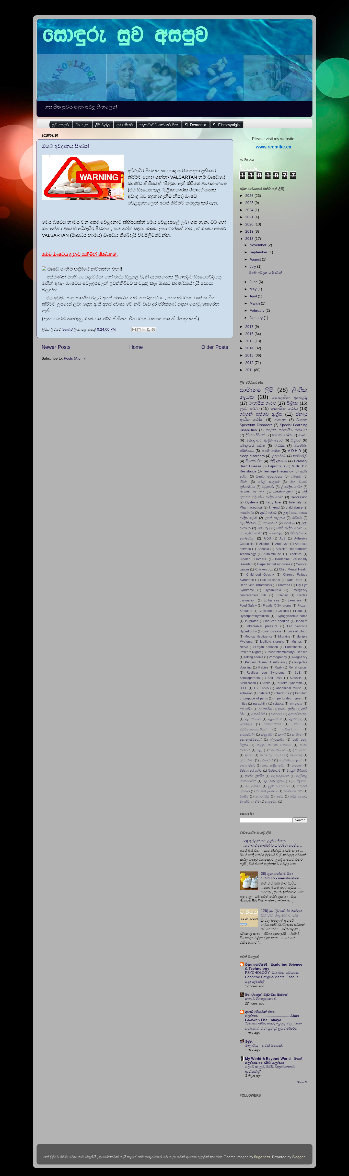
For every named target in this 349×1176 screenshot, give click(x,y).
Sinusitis (295, 677)
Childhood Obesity (260, 574)
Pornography (278, 657)
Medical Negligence (259, 636)
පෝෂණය (270, 523)
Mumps (297, 641)
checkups (282, 693)
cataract (264, 693)
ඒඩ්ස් (296, 724)
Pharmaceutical (251, 507)
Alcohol (264, 543)
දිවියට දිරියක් (255, 435)
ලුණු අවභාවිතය (279, 786)
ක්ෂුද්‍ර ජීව (266, 734)
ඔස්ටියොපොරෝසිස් (253, 729)
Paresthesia (293, 647)
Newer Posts (56, 347)
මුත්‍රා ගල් (264, 528)
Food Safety (248, 605)
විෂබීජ (244, 796)
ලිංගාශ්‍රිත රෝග (291, 487)
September (259, 252)
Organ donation (266, 647)
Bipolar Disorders (253, 559)
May (254, 289)
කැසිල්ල (297, 734)
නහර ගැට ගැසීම (271, 755)
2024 (249, 210)
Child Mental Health (293, 569)
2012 (249, 363)
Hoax (299, 610)
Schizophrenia (250, 677)
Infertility (295, 502)
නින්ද (243, 482)
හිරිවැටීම (296, 533)
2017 (249, 327)
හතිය (279, 796)
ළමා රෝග (250, 408)
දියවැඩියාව (300, 750)
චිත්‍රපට (296, 440)
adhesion (246, 693)
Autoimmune (272, 554)
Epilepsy (282, 595)
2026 (249, 195)
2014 (249, 348)
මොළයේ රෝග (252, 446)
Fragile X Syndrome (277, 605)
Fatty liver (273, 502)
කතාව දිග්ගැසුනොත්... (262, 999)
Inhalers (301, 621)
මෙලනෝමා (253, 786)
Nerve (244, 647)
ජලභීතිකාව (248, 523)
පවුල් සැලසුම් (269, 482)
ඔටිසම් (297, 518)
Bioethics (295, 554)
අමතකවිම (265, 708)
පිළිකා (292, 403)
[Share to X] (143, 329)
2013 (249, 355)
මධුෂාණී (268, 487)
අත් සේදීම (246, 708)
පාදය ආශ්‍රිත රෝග (274, 765)
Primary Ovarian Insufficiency (266, 662)
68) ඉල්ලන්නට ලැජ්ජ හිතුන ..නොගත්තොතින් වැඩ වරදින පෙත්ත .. (272, 843)
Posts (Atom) (74, 358)
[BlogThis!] (138, 329)
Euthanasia (272, 600)
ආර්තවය (276, 714)
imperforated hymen (288, 698)
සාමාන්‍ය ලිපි (256, 389)
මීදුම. (249, 1041)
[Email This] (133, 329)
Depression (299, 497)
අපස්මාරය (247, 513)
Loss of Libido (297, 631)
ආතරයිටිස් (258, 714)
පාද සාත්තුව (247, 765)
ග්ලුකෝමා (277, 739)
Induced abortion (277, 621)
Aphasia (263, 549)
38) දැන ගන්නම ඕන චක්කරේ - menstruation (280, 875)
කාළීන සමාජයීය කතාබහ (286, 430)
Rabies (263, 667)
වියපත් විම (254, 461)
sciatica (278, 703)
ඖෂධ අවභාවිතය (269, 476)
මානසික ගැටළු (262, 403)
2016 (249, 334)
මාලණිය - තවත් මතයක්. (264, 1046)
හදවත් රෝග (282, 435)
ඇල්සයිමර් (275, 719)
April (254, 296)
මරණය (289, 523)
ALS (282, 538)
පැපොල (297, 765)
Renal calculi (298, 667)
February (257, 310)
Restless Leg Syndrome (265, 672)
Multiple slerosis (272, 641)
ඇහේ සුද (295, 719)
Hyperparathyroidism (254, 616)
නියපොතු (296, 755)
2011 (249, 370)
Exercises (294, 600)
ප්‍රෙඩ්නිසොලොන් (291, 760)
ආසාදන (280, 420)
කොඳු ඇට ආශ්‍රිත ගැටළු (264, 440)
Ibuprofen (251, 621)
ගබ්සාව (296, 476)
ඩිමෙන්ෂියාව (277, 750)
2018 (249, 238)
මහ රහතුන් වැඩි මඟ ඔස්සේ (266, 994)
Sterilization (248, 683)
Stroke (266, 683)
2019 (249, 231)
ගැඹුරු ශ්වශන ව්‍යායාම (274, 745)
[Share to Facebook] (148, 329)
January (257, 318)
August (256, 259)
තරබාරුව (300, 456)
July (253, 266)
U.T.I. (243, 688)
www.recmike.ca (273, 146)
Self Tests (274, 677)
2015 (249, 341)
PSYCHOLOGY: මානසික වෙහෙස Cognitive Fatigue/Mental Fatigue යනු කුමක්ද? (272, 977)
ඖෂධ (302, 435)
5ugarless (262, 1157)
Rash (278, 667)
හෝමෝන (247, 538)
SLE (297, 672)
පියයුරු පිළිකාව (296, 770)
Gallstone (265, 610)
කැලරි (282, 734)
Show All (302, 1082)
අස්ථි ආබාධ (268, 513)
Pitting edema (253, 657)
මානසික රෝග (284, 408)
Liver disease (272, 631)
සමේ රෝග (271, 451)
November (258, 245)
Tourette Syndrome (289, 683)
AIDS (267, 538)
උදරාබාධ (279, 456)
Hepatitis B (276, 466)
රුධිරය (279, 446)
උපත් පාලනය (275, 518)
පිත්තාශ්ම (274, 770)
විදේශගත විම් (293, 791)
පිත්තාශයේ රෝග (251, 770)
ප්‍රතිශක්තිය (247, 760)
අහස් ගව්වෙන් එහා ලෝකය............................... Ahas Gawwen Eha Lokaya (272, 1016)
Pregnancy (299, 657)
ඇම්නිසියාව (253, 719)
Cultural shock (270, 579)
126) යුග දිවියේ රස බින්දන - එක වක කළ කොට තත (282, 913)
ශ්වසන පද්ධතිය (252, 492)
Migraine (284, 636)
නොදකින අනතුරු (289, 397)
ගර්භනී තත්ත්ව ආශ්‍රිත (261, 414)
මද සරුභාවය (280, 776)
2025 (249, 203)
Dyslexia (251, 502)
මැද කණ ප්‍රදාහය (274, 781)
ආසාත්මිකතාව (297, 714)
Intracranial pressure (262, 626)
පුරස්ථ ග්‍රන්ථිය (254, 776)
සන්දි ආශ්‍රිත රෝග (289, 528)
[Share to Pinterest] (153, 329)
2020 (249, 224)
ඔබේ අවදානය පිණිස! (65, 146)
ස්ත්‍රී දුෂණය (278, 461)
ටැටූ (259, 750)
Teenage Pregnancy (278, 471)
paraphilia (260, 703)
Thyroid (274, 507)
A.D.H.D (294, 451)
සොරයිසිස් (262, 796)
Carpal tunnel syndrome (273, 564)
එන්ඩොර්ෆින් (272, 724)
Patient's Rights (250, 652)
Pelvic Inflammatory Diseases (286, 652)
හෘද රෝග (271, 801)
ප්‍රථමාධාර (266, 760)
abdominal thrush (289, 688)
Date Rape (295, 579)
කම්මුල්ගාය (290, 729)
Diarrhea (284, 585)
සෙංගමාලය (276, 533)
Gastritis (283, 610)
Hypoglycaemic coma (291, 616)
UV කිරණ (261, 688)
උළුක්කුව (246, 724)
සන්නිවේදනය (283, 492)
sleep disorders (252, 456)
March (255, 303)
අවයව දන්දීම (286, 708)
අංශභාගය (296, 703)
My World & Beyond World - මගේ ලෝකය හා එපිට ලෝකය (273, 1060)
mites (243, 703)
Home (136, 347)
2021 (249, 217)
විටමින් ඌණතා (266, 791)
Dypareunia (273, 590)
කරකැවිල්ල (247, 734)
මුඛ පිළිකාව (299, 781)
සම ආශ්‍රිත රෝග (251, 533)
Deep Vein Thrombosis (256, 585)
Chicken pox (264, 569)
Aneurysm (282, 543)
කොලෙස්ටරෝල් (251, 739)
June (254, 282)
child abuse (294, 507)
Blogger (298, 1157)
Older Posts (214, 347)
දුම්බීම (249, 755)
